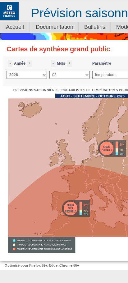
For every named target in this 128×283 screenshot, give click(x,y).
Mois (62, 63)
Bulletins (94, 27)
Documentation (54, 27)
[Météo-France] (9, 19)
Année (20, 63)
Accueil (15, 27)
